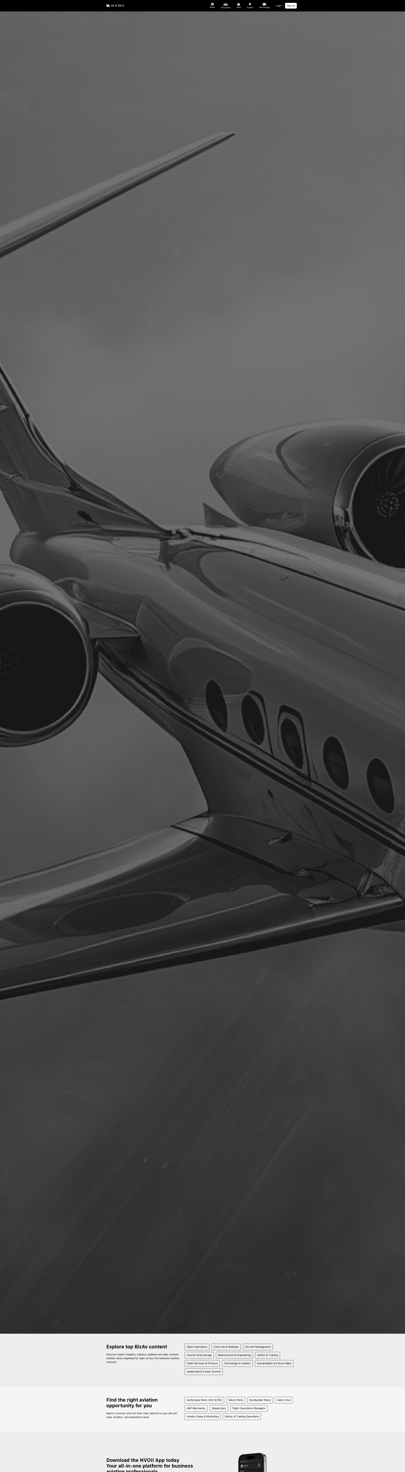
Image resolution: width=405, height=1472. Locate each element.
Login (278, 5)
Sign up (291, 5)
